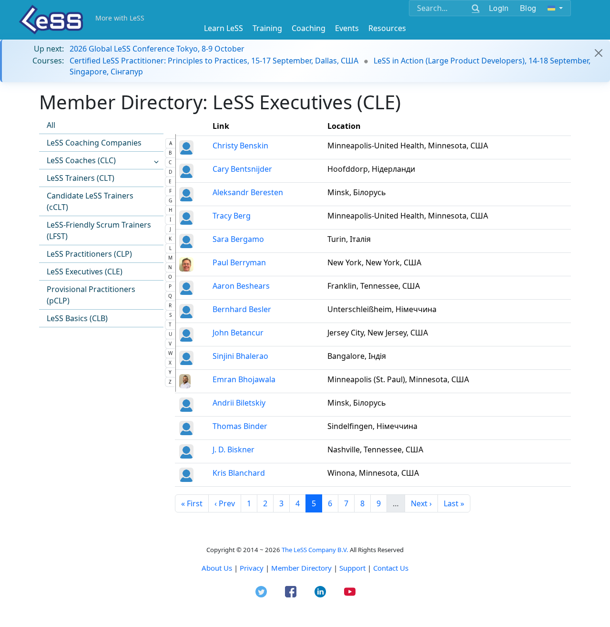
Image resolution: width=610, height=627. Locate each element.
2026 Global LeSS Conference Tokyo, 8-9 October (157, 48)
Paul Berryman (239, 262)
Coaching (308, 28)
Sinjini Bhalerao (240, 356)
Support (352, 568)
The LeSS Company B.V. (315, 549)
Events (347, 28)
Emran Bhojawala (244, 379)
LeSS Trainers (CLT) (80, 178)
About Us (217, 568)
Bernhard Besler (242, 309)
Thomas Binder (240, 426)
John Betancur (238, 332)
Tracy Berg (232, 215)
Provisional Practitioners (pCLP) (91, 295)
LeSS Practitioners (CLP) (89, 254)
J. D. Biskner (233, 449)
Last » (454, 503)
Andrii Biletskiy (239, 402)
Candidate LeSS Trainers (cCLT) (90, 201)
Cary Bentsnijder (242, 169)
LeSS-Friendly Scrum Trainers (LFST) (99, 230)
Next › (421, 503)
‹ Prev (224, 503)
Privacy (252, 568)
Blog (528, 7)
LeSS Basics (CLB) (77, 318)
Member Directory (301, 568)
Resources (387, 28)
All (51, 125)
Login (498, 7)
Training (267, 28)
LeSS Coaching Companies (94, 142)
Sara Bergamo (238, 239)
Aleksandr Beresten (248, 192)
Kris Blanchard (239, 473)
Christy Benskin (240, 145)
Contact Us (390, 568)
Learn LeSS (223, 28)
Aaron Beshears (241, 286)
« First (192, 503)
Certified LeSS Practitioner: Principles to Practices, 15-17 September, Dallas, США (214, 60)
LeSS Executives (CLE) (84, 271)
